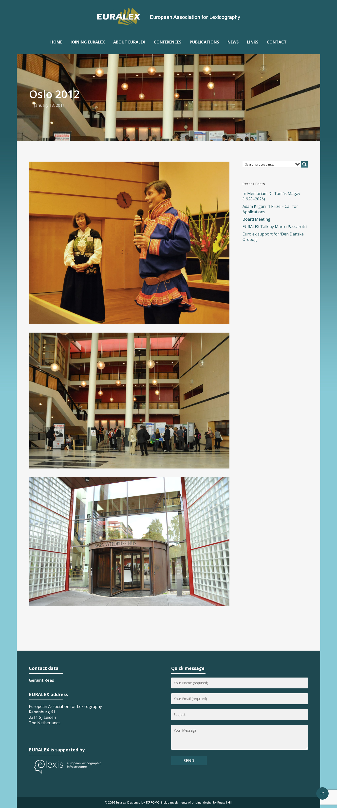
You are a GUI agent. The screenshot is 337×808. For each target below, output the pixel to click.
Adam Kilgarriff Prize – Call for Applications (270, 209)
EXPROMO (153, 802)
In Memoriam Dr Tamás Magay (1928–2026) (271, 196)
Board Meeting (256, 219)
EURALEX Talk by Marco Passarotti (275, 226)
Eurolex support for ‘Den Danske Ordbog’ (273, 236)
